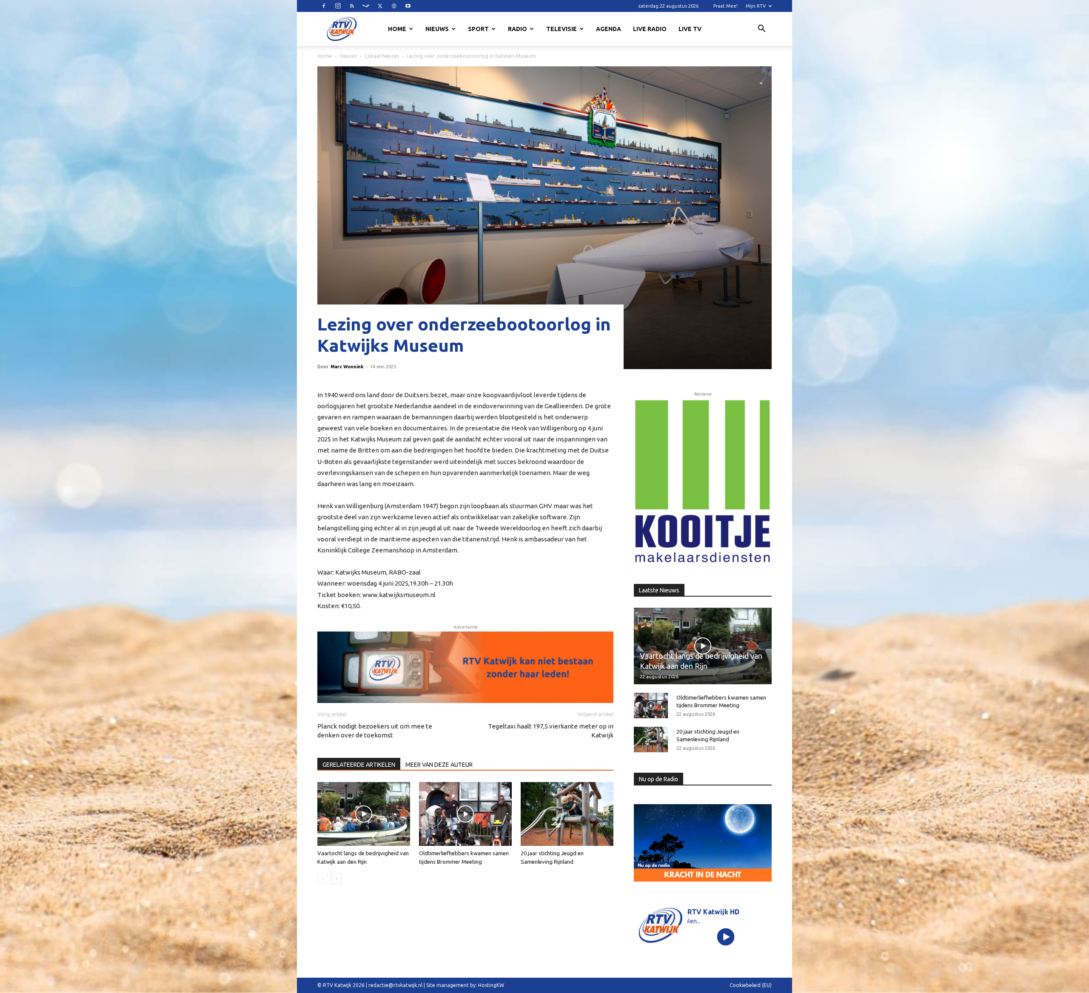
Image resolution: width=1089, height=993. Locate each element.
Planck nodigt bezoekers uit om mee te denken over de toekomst (374, 731)
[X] (379, 6)
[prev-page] (322, 878)
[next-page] (336, 878)
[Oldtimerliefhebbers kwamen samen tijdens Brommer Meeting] (465, 814)
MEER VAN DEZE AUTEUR (439, 764)
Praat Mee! (725, 6)
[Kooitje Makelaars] (703, 481)
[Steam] (365, 6)
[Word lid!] (465, 667)
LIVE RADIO (650, 29)
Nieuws (437, 29)
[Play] (726, 936)
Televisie (561, 29)
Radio (517, 29)
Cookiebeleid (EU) (751, 985)
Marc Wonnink (347, 366)
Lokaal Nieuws (382, 56)
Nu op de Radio (658, 779)
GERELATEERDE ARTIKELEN (358, 764)
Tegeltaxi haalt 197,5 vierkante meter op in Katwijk (550, 731)
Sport (478, 29)
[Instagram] (337, 6)
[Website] (394, 6)
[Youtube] (408, 6)
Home (397, 29)
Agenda (608, 29)
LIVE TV (689, 29)
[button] (761, 29)
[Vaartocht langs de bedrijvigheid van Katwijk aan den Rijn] (363, 814)
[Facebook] (323, 6)
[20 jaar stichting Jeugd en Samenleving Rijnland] (567, 814)
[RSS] (351, 6)
